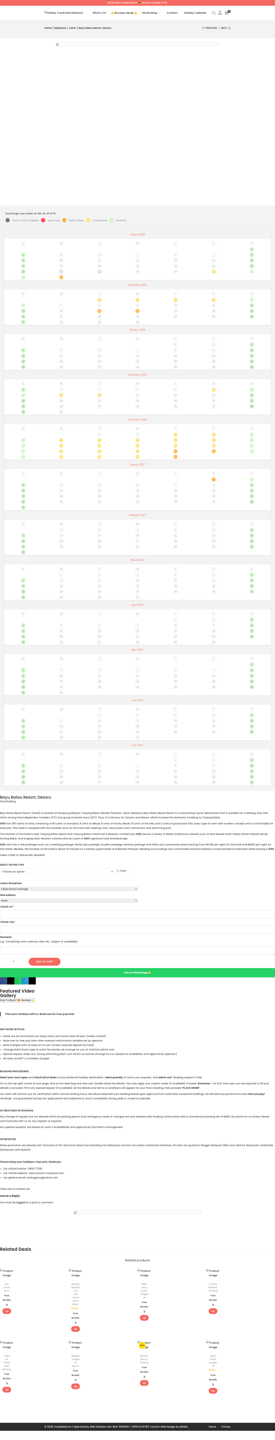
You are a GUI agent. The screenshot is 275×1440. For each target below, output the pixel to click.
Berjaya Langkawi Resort (75, 1361)
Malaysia (60, 28)
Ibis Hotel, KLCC (7, 1287)
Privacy (226, 1426)
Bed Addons (8, 895)
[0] (226, 13)
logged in (22, 1202)
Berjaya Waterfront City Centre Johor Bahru (75, 1294)
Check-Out (7, 922)
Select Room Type (12, 864)
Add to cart (44, 961)
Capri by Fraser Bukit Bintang (7, 1362)
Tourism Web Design (162, 1426)
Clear (123, 870)
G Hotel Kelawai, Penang (213, 1287)
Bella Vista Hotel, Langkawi (144, 1290)
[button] (3, 980)
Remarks (6, 937)
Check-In (7, 906)
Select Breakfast (11, 883)
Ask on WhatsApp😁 (137, 972)
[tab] (10, 1000)
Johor (72, 28)
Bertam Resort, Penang (144, 1359)
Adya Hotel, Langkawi (213, 1361)
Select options (7, 1311)
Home (48, 28)
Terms (212, 1426)
